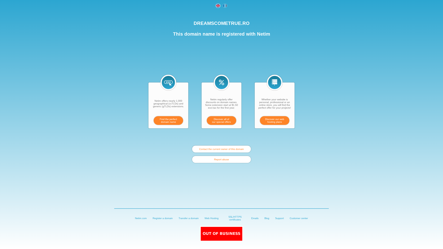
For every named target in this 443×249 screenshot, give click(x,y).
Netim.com (141, 218)
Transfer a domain (189, 218)
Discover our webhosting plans (274, 120)
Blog (266, 218)
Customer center (299, 218)
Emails (255, 218)
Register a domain (163, 218)
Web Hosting (212, 218)
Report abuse (221, 159)
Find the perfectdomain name (168, 120)
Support (279, 218)
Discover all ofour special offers (221, 120)
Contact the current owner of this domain (221, 149)
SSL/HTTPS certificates (235, 218)
